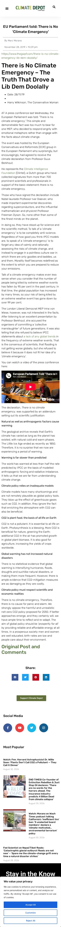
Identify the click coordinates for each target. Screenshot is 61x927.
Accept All (30, 904)
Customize (30, 912)
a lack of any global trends (40, 336)
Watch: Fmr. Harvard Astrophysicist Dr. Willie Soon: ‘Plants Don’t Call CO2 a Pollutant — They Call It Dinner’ (29, 762)
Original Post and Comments (20, 649)
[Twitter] (31, 727)
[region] (30, 902)
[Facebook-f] (7, 727)
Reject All (30, 920)
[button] (6, 8)
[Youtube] (19, 727)
